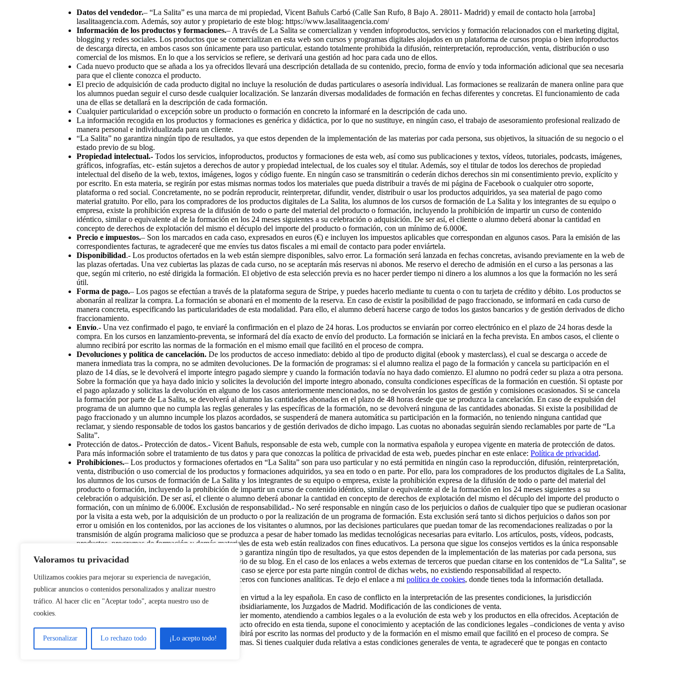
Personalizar (60, 638)
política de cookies (435, 579)
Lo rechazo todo (123, 638)
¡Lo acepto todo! (193, 638)
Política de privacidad (564, 453)
